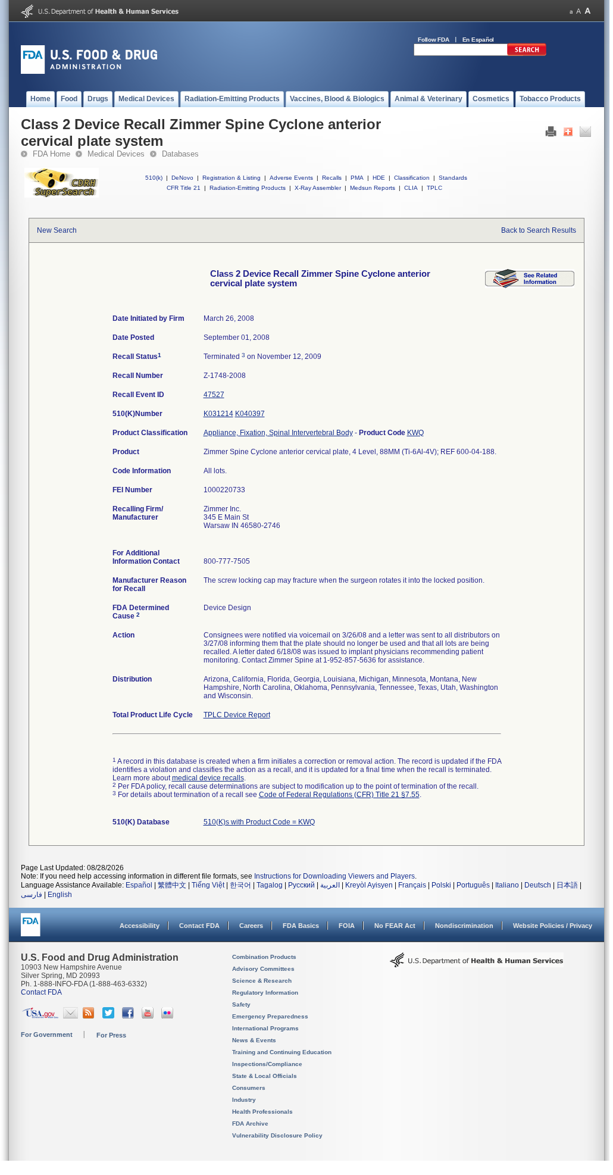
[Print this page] (550, 134)
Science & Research (262, 980)
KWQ (415, 433)
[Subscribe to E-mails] (70, 1016)
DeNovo (182, 177)
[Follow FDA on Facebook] (129, 1016)
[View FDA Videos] (149, 1016)
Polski (441, 885)
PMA (357, 177)
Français (412, 885)
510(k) (153, 177)
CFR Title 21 (184, 188)
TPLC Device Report (237, 715)
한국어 (240, 885)
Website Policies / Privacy (552, 925)
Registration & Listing (231, 177)
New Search (57, 230)
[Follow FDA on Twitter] (109, 1016)
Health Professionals (262, 1111)
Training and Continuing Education (281, 1052)
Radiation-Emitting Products (247, 188)
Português (473, 885)
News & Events (254, 1040)
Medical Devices (116, 153)
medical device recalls (208, 778)
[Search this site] (526, 53)
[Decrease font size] (571, 11)
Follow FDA (433, 39)
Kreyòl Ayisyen (369, 885)
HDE (379, 177)
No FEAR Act (394, 925)
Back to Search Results (538, 230)
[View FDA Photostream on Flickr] (168, 1016)
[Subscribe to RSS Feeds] (90, 1016)
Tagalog (270, 885)
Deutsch (537, 885)
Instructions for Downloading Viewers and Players (334, 876)
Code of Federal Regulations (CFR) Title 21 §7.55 (339, 794)
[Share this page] (568, 134)
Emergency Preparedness (270, 1016)
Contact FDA (199, 925)
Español (139, 885)
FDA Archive (250, 1123)
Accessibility (139, 925)
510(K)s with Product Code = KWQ (259, 822)
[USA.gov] (40, 1016)
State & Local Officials (264, 1076)
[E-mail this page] (585, 134)
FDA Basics (301, 925)
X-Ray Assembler (318, 188)
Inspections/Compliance (267, 1064)
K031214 (218, 414)
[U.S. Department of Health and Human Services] (100, 15)
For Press (111, 1035)
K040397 (250, 414)
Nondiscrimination (464, 925)
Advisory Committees (263, 968)
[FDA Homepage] (30, 930)
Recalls (332, 177)
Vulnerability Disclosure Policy (277, 1135)
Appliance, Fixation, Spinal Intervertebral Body (278, 433)
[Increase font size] (587, 11)
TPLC (434, 188)
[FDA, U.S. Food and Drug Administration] (89, 71)
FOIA (347, 925)
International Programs (265, 1028)
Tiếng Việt (208, 885)
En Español (478, 39)
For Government (47, 1034)
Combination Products (264, 957)
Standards (453, 177)
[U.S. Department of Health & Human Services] (477, 964)
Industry (244, 1099)
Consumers (248, 1088)
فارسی (31, 894)
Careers (251, 925)
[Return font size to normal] (578, 11)
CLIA (411, 188)
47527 (214, 394)
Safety (241, 1004)
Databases (180, 153)
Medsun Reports (372, 188)
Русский (301, 885)
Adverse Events (291, 177)
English (60, 894)
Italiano (507, 885)
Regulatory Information (265, 992)
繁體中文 (172, 885)
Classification (412, 177)
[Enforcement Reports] (529, 286)
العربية (330, 885)
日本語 (567, 885)
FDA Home (51, 153)
